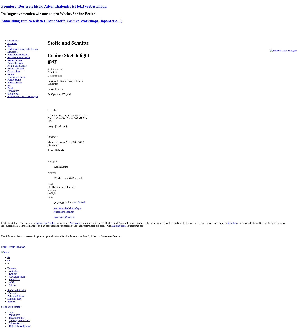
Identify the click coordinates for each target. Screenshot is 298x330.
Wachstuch (12, 293)
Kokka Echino (14, 60)
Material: (52, 173)
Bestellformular (16, 317)
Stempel (11, 301)
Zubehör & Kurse (16, 296)
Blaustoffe (12, 51)
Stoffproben (13, 93)
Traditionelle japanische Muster (22, 49)
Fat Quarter (13, 91)
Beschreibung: (55, 75)
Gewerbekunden (17, 276)
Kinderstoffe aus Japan (18, 57)
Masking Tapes (118, 225)
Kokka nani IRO (15, 68)
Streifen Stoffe (14, 82)
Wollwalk (12, 43)
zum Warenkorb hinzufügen (67, 208)
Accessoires (75, 223)
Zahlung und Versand (19, 320)
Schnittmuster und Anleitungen (22, 96)
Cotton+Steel (13, 71)
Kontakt (13, 274)
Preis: (50, 197)
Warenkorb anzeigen (64, 211)
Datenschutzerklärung (20, 326)
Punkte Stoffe (14, 79)
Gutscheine (12, 40)
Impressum (14, 279)
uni (9, 85)
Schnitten (232, 223)
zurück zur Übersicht (64, 217)
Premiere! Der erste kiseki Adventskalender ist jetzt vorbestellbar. (54, 6)
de (8, 257)
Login (10, 312)
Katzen (10, 74)
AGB (12, 282)
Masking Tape (14, 298)
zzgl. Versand (79, 202)
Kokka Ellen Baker (16, 65)
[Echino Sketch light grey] (283, 50)
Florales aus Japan (16, 77)
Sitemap (13, 285)
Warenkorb (14, 315)
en (8, 260)
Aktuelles (13, 271)
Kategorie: (53, 161)
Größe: (51, 184)
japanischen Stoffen (45, 223)
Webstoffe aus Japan (17, 54)
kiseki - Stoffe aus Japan (13, 247)
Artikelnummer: (55, 69)
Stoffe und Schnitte (16, 290)
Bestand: (52, 190)
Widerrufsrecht (16, 323)
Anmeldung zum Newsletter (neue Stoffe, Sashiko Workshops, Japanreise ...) (61, 21)
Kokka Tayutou (15, 63)
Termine (11, 268)
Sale (9, 46)
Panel (10, 88)
